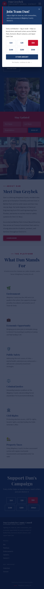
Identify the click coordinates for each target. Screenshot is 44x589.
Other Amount (21, 57)
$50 (33, 43)
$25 (22, 43)
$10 (11, 43)
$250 (22, 49)
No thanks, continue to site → (22, 62)
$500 (33, 49)
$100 (11, 49)
